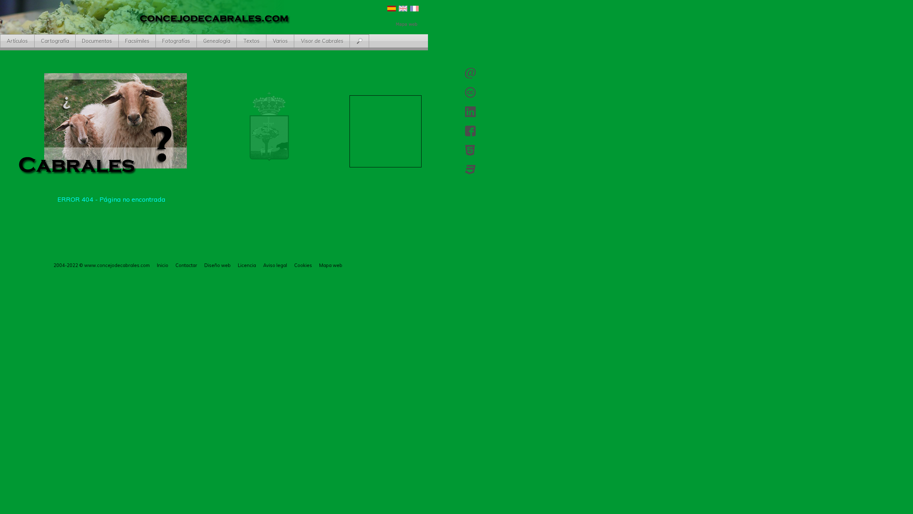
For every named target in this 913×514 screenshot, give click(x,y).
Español (391, 8)
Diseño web (217, 265)
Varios (280, 41)
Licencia (470, 92)
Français (414, 8)
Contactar (470, 73)
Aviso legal (275, 265)
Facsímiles (137, 41)
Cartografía (55, 41)
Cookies (303, 265)
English (403, 8)
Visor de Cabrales (322, 41)
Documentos (97, 41)
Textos (251, 41)
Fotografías (176, 41)
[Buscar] (359, 41)
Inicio (162, 265)
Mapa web (330, 265)
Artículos (17, 41)
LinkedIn (470, 111)
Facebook (470, 131)
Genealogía (216, 41)
